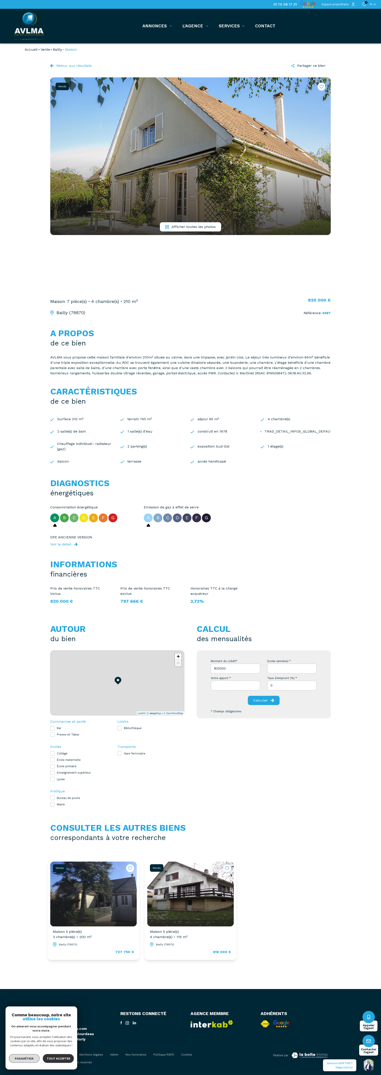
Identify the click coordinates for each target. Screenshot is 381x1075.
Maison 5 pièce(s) (72, 934)
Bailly (57, 49)
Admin (114, 1054)
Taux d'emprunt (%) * (282, 678)
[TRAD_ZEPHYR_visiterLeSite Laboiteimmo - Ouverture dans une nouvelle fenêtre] (309, 1055)
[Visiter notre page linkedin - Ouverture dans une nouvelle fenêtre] (134, 1023)
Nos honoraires (135, 1054)
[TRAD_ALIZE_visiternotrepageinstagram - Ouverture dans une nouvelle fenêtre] (127, 1023)
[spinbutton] (292, 686)
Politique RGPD (163, 1054)
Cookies (186, 1054)
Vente (45, 49)
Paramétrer (24, 1058)
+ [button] (178, 656)
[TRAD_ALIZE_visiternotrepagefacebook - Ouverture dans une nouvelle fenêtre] (121, 1022)
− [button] (178, 663)
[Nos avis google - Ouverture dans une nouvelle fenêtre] (281, 1023)
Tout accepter (58, 1058)
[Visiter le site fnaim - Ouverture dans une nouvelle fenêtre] (265, 1023)
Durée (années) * (279, 661)
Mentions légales (91, 1054)
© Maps (154, 713)
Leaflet (141, 713)
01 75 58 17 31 (285, 4)
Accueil (31, 49)
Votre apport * (221, 678)
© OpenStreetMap (173, 713)
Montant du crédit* (224, 661)
